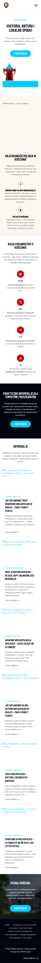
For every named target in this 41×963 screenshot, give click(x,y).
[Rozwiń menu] (35, 5)
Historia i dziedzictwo (13, 770)
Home (7, 925)
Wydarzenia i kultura (20, 938)
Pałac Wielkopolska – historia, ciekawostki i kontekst (16, 777)
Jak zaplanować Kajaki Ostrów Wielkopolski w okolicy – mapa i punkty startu (17, 711)
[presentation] (20, 481)
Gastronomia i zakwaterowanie (20, 935)
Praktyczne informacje (14, 568)
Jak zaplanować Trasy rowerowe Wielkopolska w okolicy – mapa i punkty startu (18, 506)
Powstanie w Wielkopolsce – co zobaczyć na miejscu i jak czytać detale (19, 843)
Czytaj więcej (12, 532)
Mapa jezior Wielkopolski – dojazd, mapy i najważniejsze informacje (19, 575)
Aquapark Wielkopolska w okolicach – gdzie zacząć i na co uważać (19, 644)
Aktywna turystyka (13, 496)
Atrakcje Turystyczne (25, 925)
